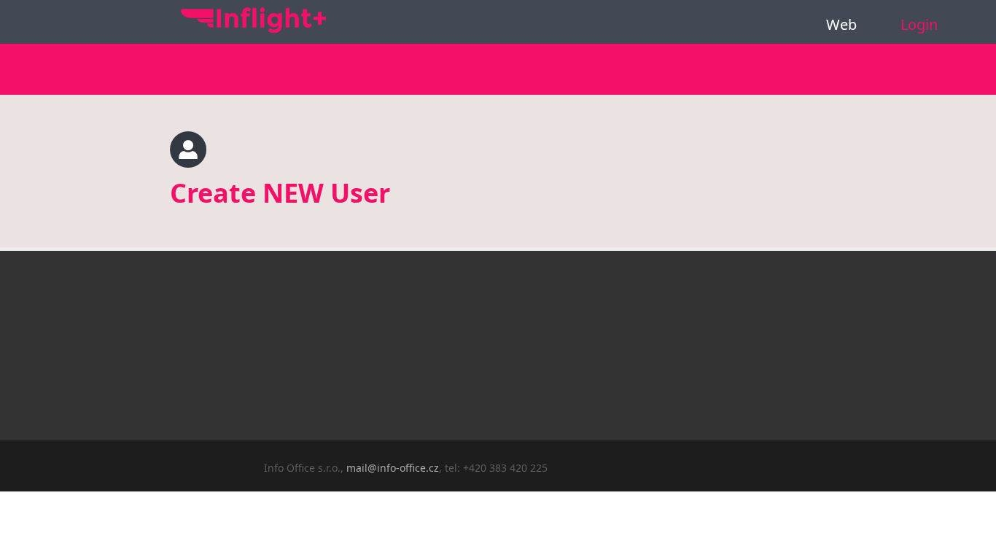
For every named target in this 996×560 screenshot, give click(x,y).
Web (841, 24)
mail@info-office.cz (392, 468)
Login (919, 24)
